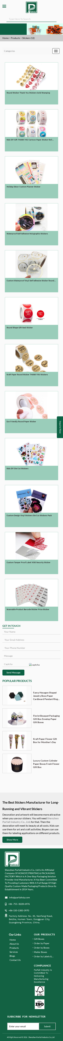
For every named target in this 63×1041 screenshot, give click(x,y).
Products (15, 38)
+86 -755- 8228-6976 (19, 904)
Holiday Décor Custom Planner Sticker (23, 187)
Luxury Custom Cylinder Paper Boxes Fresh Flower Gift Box (46, 763)
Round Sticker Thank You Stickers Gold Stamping (28, 93)
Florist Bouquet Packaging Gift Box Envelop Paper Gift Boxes (46, 719)
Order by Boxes (41, 947)
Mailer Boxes (40, 952)
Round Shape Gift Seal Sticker (20, 328)
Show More (12, 839)
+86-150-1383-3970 (19, 910)
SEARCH (54, 18)
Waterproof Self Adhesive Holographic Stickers (27, 234)
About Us (14, 943)
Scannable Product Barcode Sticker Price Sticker (28, 609)
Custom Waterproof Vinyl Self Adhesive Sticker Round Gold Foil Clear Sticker (30, 281)
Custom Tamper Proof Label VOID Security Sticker (28, 562)
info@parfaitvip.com (19, 897)
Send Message (13, 672)
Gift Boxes (39, 939)
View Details (32, 99)
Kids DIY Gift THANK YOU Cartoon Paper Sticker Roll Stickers (29, 140)
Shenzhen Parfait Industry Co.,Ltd (41, 1037)
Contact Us (15, 960)
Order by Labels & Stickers (43, 956)
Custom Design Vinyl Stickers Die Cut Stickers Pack (29, 516)
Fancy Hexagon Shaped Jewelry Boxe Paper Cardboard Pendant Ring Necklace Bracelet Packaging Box (45, 696)
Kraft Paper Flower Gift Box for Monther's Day (45, 741)
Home (5, 38)
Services (14, 951)
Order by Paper (41, 943)
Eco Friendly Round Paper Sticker (21, 422)
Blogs (12, 956)
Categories (9, 51)
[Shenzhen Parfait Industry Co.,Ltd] (31, 6)
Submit (47, 1026)
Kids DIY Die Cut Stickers (17, 469)
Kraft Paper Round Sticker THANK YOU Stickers (27, 375)
